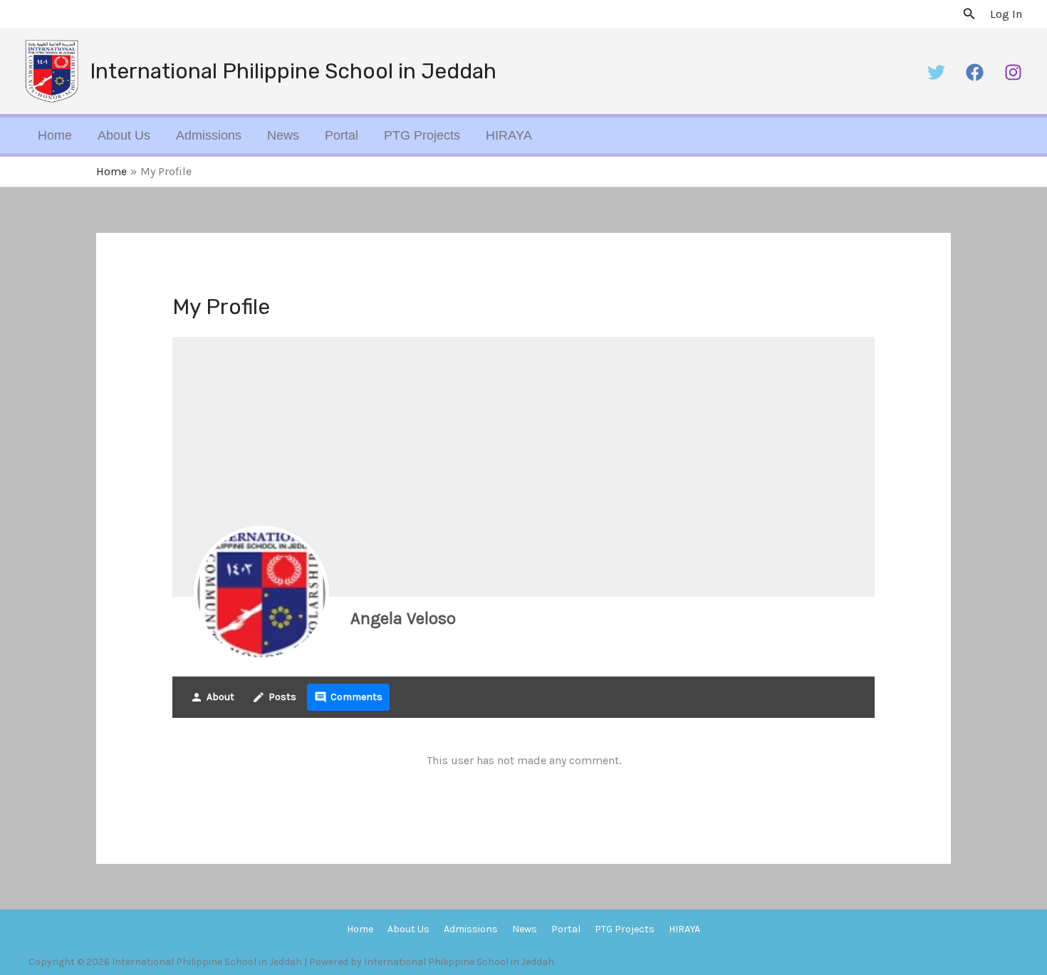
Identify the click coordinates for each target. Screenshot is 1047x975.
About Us (124, 135)
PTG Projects (422, 135)
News (283, 135)
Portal (341, 135)
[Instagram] (1013, 72)
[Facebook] (975, 72)
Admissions (208, 135)
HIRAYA (509, 135)
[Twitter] (936, 72)
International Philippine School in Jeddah (293, 71)
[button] (969, 14)
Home (55, 135)
